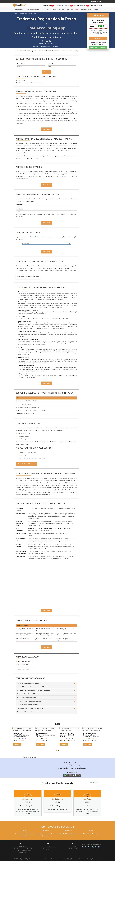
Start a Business (18, 9)
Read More (17, 744)
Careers (53, 859)
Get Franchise (47, 5)
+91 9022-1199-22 (73, 849)
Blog (65, 859)
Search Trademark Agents (26, 51)
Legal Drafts (72, 9)
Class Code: (19, 204)
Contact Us (60, 859)
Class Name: (19, 209)
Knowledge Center (96, 1)
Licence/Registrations (33, 9)
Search (46, 72)
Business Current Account (62, 5)
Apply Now (98, 38)
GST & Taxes (45, 9)
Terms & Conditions (81, 859)
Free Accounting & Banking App (98, 47)
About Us (47, 859)
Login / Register (97, 5)
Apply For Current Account (26, 464)
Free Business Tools (58, 9)
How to (96, 9)
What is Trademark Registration (49, 51)
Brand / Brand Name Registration (74, 51)
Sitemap (98, 859)
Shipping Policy (91, 859)
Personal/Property (86, 9)
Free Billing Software (80, 5)
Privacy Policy (70, 859)
